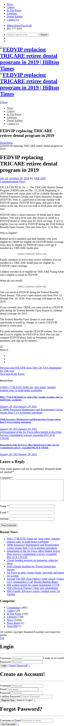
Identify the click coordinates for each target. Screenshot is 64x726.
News (10, 4)
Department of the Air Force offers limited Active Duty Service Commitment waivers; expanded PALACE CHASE (30, 446)
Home (3, 142)
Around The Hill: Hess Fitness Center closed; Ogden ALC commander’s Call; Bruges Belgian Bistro (35, 580)
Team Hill (12, 626)
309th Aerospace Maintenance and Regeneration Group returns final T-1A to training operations (30, 420)
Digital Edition (15, 16)
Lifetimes (12, 13)
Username (5, 658)
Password (5, 661)
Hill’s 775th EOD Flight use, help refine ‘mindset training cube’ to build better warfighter (33, 540)
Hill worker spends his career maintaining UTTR (33, 585)
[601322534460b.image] (32, 390)
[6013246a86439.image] (32, 438)
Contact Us (13, 19)
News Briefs (13, 623)
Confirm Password (10, 696)
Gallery (11, 7)
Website (4, 518)
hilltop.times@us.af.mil (19, 25)
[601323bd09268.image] (32, 412)
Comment (6, 477)
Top (2, 638)
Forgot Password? (18, 665)
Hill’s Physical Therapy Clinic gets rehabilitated (32, 588)
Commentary (14, 607)
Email (4, 512)
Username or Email (10, 720)
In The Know (14, 10)
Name (4, 506)
